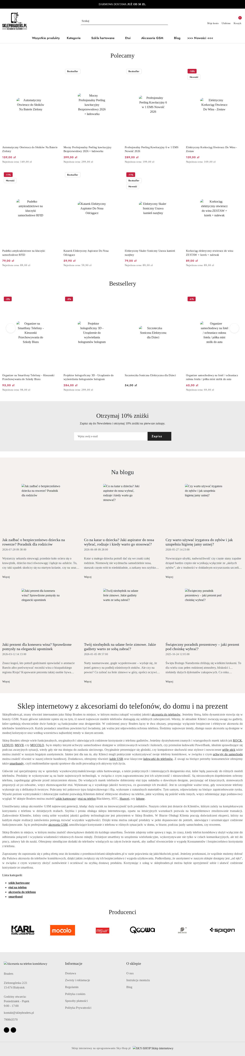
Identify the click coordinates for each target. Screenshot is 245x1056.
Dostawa (70, 973)
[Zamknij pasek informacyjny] (241, 4)
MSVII (19, 745)
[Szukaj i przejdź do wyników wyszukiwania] (165, 21)
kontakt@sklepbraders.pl (19, 1012)
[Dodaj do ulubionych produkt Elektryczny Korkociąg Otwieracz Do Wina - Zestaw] (238, 72)
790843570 (11, 1019)
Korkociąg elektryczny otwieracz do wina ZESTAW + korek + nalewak (209, 252)
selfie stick (228, 749)
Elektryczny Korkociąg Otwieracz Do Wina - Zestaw (211, 149)
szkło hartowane (66, 798)
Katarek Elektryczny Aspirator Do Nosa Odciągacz (86, 252)
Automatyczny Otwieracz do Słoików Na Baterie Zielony (29, 149)
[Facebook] (6, 1030)
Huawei (124, 798)
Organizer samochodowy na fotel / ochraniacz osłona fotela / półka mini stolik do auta (212, 377)
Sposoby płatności (76, 1000)
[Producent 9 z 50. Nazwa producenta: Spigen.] (222, 930)
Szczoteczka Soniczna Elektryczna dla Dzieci (150, 375)
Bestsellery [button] (122, 283)
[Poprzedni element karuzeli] (4, 930)
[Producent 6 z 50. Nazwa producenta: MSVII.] (102, 930)
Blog (129, 987)
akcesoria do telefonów (166, 714)
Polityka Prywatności (78, 1007)
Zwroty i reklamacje (77, 980)
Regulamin (71, 987)
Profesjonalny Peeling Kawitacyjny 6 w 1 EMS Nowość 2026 (151, 149)
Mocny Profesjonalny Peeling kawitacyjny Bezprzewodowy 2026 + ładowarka (87, 149)
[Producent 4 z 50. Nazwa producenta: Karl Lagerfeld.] (23, 930)
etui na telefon (87, 798)
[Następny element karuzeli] (241, 930)
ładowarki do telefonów (158, 758)
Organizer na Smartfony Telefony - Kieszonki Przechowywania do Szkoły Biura (28, 377)
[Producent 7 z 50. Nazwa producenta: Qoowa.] (142, 930)
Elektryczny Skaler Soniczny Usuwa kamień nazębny (150, 252)
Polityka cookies (75, 994)
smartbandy (17, 763)
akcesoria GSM (58, 824)
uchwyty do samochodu (228, 754)
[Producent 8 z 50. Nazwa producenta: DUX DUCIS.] (182, 930)
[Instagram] (13, 1030)
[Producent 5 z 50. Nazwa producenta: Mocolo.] (62, 930)
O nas (130, 973)
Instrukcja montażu (138, 980)
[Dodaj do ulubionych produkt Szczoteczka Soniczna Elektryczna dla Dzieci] (177, 299)
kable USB (116, 758)
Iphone (140, 798)
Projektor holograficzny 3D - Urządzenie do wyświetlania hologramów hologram (89, 377)
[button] (75, 38)
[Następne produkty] (234, 328)
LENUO (7, 745)
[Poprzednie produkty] (11, 328)
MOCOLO (37, 745)
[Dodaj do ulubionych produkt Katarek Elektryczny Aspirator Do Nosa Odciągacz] (116, 175)
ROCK (237, 740)
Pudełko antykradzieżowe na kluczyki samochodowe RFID (23, 252)
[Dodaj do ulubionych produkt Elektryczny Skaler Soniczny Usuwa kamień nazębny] (177, 175)
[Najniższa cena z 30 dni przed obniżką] (58, 162)
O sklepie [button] (133, 963)
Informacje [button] (73, 963)
